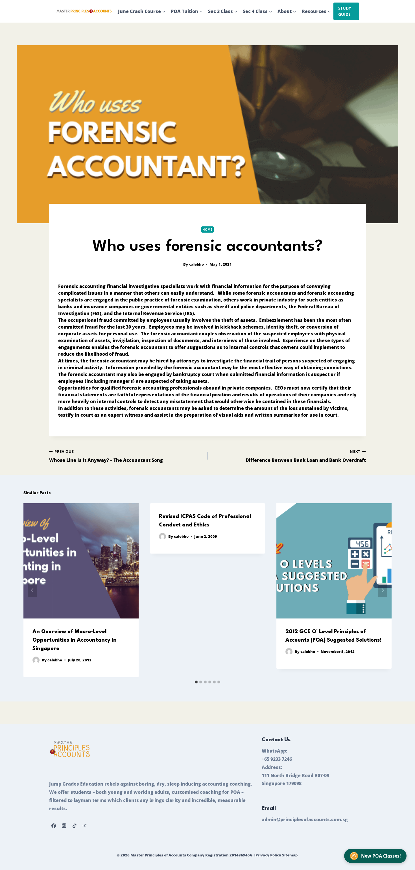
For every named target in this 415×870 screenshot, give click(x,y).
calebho (196, 264)
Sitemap (290, 855)
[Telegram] (84, 825)
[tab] (196, 682)
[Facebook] (53, 825)
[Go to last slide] (32, 590)
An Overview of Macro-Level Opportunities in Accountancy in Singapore (74, 640)
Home (207, 229)
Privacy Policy (268, 855)
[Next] (382, 590)
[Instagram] (64, 825)
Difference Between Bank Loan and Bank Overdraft (306, 456)
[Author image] (36, 660)
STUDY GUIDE (344, 11)
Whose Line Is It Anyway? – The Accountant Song (106, 456)
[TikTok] (74, 825)
